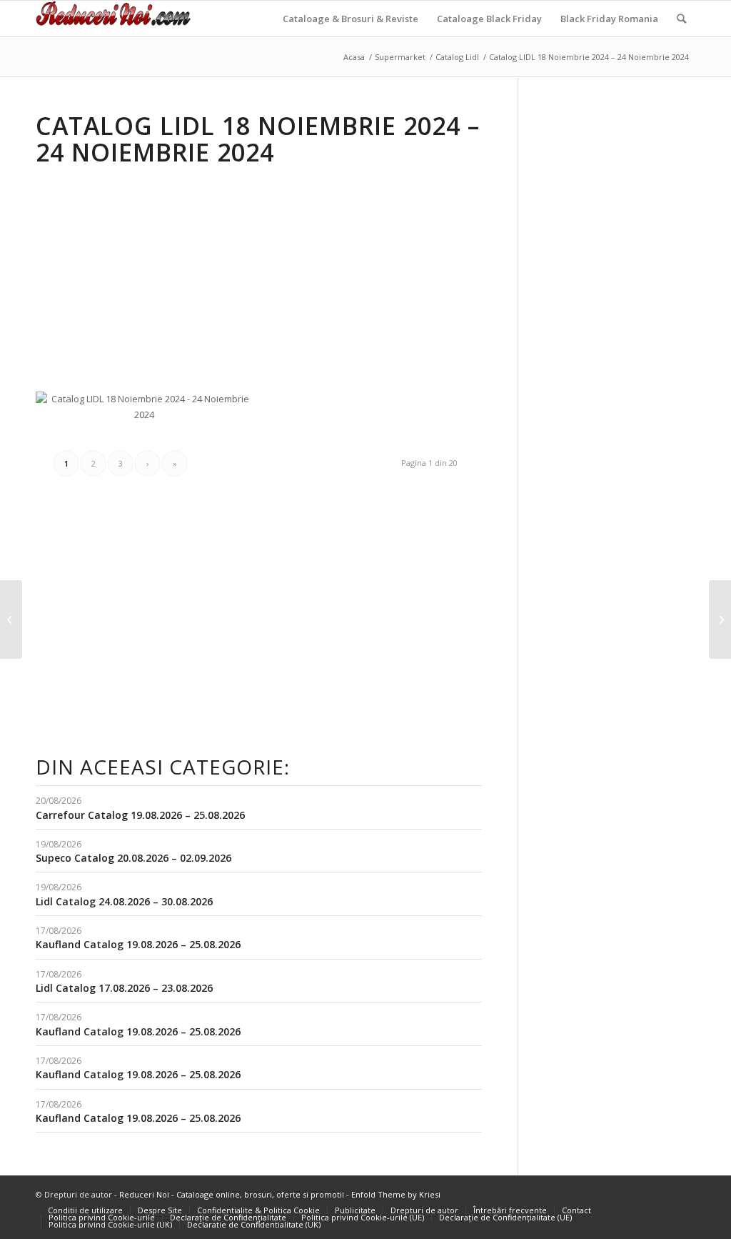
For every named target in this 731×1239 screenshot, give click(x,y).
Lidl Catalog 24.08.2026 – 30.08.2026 (124, 901)
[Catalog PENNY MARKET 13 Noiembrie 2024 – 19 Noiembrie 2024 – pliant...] (11, 619)
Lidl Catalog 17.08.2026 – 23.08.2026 (124, 988)
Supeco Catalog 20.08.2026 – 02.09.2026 (133, 858)
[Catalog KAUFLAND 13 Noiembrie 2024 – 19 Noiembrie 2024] (720, 619)
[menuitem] (350, 18)
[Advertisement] (156, 276)
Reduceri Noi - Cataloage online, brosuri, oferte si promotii (231, 1194)
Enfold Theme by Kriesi (395, 1194)
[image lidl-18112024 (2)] (378, 397)
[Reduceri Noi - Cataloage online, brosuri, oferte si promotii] (113, 18)
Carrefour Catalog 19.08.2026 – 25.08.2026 (140, 815)
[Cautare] (681, 18)
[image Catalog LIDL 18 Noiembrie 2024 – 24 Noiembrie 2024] (150, 412)
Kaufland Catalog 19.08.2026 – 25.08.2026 (138, 944)
